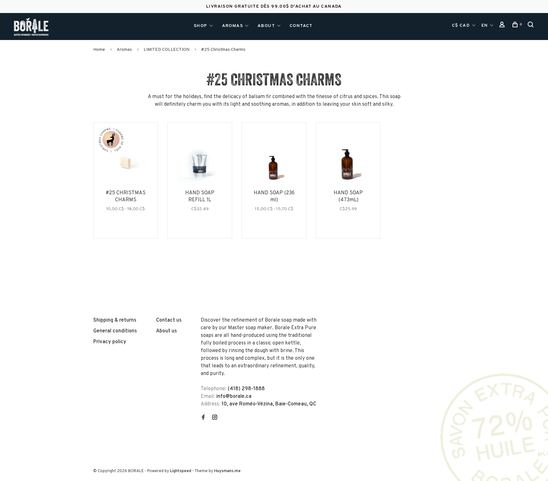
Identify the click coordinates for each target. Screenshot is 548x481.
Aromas (232, 26)
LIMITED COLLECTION (166, 49)
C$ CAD (461, 25)
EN (484, 25)
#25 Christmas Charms (223, 49)
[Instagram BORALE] (214, 418)
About (266, 26)
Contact (301, 26)
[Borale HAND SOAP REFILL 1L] (200, 163)
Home (99, 49)
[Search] (531, 26)
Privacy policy (109, 342)
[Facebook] (203, 418)
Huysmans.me (227, 471)
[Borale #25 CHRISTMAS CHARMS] (125, 163)
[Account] (503, 26)
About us (166, 331)
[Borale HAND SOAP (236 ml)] (274, 163)
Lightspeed (180, 471)
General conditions (115, 331)
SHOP (200, 26)
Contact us (169, 320)
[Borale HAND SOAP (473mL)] (348, 163)
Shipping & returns (114, 320)
